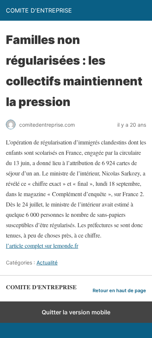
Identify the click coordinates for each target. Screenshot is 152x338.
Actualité (47, 262)
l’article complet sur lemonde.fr (42, 245)
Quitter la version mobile (76, 312)
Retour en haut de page (119, 290)
